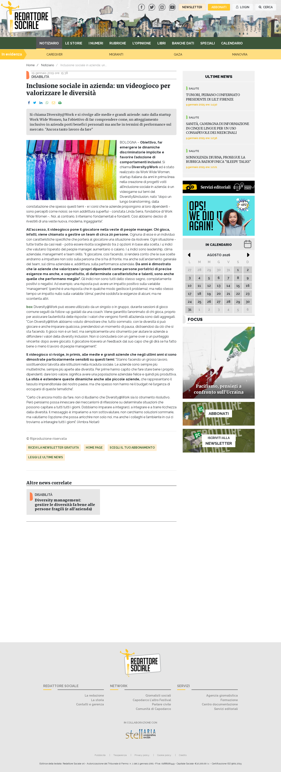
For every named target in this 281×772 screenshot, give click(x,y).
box (29, 307)
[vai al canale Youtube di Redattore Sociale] (172, 7)
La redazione (94, 695)
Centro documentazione (220, 704)
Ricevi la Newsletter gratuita (53, 447)
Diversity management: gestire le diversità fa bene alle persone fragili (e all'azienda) (65, 504)
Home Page (94, 447)
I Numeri (96, 43)
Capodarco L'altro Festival (152, 700)
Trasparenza (120, 755)
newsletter (192, 7)
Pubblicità (100, 755)
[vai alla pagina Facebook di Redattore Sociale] (142, 7)
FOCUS (195, 319)
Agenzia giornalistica (222, 695)
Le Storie (73, 43)
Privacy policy (142, 755)
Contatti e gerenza (90, 704)
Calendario (232, 43)
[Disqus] (101, 579)
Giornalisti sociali (158, 695)
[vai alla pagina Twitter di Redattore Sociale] (152, 7)
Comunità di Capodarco (153, 709)
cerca (267, 7)
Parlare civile (161, 704)
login (244, 7)
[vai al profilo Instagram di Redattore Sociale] (162, 7)
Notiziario (49, 43)
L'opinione (141, 43)
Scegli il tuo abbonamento (132, 447)
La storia (97, 700)
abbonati (218, 7)
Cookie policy (164, 755)
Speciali (207, 43)
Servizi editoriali (226, 709)
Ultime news (218, 76)
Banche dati (183, 43)
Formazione (229, 700)
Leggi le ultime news (45, 457)
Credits (183, 755)
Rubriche (117, 43)
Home (30, 65)
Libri (161, 43)
